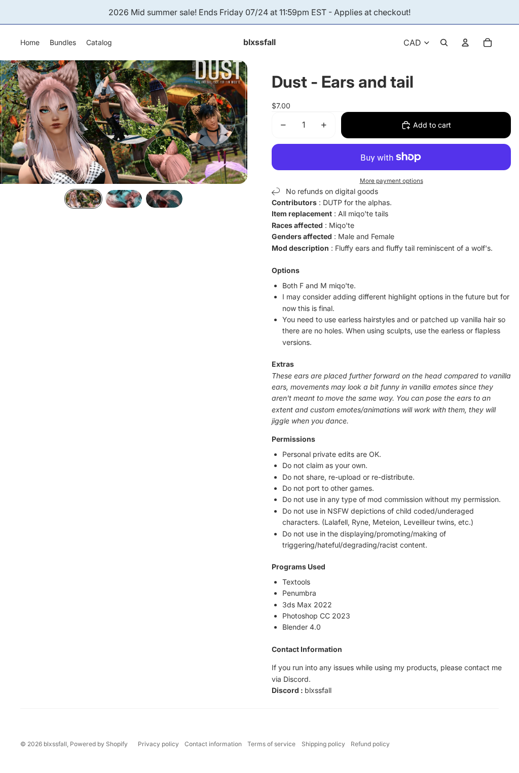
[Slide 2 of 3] (123, 199)
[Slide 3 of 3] (164, 199)
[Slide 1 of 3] (83, 199)
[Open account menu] (465, 42)
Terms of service (271, 744)
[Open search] (444, 42)
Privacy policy (158, 744)
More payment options (391, 180)
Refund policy (370, 744)
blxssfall (55, 744)
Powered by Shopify (99, 744)
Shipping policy (323, 744)
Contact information (213, 744)
